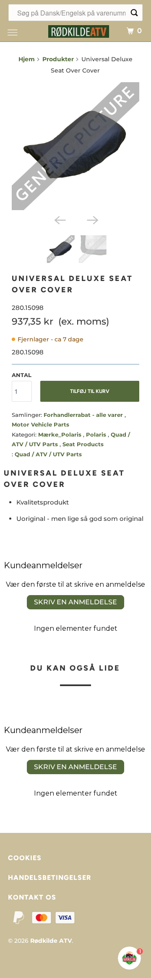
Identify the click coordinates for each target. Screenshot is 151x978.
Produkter (58, 59)
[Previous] (59, 219)
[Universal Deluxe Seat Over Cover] (76, 146)
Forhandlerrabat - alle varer (84, 414)
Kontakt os (32, 897)
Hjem (26, 59)
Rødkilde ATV (51, 940)
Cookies (25, 858)
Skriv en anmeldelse (75, 602)
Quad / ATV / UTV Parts (48, 454)
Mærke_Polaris (60, 434)
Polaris (97, 434)
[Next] (92, 219)
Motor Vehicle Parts (40, 424)
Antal (21, 375)
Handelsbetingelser (49, 878)
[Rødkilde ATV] (79, 30)
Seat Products (83, 444)
